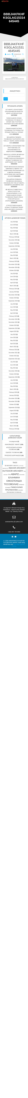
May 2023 (13, 310)
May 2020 (13, 386)
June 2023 (13, 307)
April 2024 (13, 282)
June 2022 (13, 337)
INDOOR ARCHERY (17, 468)
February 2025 (13, 261)
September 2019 (13, 407)
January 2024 (13, 291)
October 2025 (13, 243)
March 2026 (13, 234)
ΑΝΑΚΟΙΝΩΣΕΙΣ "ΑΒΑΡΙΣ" (12, 444)
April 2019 (13, 422)
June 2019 (13, 416)
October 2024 (13, 270)
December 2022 (13, 319)
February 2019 (13, 428)
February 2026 (13, 237)
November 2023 (13, 295)
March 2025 (13, 258)
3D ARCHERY (9, 465)
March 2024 (13, 285)
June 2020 (13, 383)
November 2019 (13, 401)
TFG (9, 474)
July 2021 (13, 361)
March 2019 (13, 425)
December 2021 (13, 352)
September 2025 (13, 246)
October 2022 (13, 325)
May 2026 (13, 227)
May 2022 (13, 340)
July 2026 (13, 221)
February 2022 (13, 349)
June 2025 (13, 252)
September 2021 (13, 358)
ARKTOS (15, 465)
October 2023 (13, 298)
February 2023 (13, 316)
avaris (9, 54)
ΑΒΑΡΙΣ (15, 474)
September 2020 (13, 377)
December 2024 (13, 264)
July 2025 (13, 249)
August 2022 (13, 331)
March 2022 (13, 346)
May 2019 (13, 419)
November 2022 (13, 322)
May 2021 (13, 368)
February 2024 (13, 288)
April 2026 (13, 231)
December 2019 (13, 398)
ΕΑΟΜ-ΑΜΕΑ (21, 474)
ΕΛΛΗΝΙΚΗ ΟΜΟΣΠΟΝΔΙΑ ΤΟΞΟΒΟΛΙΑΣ (13, 480)
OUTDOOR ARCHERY (12, 471)
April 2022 (13, 343)
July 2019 (13, 413)
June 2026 (13, 224)
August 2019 (13, 410)
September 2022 (13, 328)
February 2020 (13, 392)
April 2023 (13, 313)
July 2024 (13, 273)
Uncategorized (13, 441)
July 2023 (13, 304)
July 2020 (13, 380)
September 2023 (13, 301)
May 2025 (13, 255)
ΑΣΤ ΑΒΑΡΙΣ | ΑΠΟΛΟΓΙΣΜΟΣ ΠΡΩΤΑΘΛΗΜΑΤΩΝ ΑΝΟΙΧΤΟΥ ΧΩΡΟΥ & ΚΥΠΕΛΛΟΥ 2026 (14, 111)
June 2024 (13, 276)
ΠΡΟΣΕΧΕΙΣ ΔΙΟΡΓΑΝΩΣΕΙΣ (13, 455)
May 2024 (13, 279)
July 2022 (13, 334)
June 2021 (13, 365)
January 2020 (13, 395)
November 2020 (13, 371)
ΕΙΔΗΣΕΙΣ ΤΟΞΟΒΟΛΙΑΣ (13, 452)
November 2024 (13, 267)
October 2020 (13, 374)
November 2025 (13, 240)
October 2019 (13, 404)
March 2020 (13, 389)
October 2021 (13, 355)
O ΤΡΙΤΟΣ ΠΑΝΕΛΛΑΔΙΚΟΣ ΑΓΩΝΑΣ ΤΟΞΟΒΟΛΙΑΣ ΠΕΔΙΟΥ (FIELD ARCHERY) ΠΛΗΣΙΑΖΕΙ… (14, 207)
